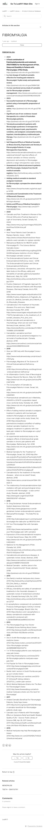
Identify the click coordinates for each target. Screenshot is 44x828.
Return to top (7, 772)
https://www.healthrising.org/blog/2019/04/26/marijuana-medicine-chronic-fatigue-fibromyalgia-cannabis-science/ (24, 253)
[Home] (5, 5)
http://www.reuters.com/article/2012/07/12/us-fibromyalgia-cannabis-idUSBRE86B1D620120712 (24, 645)
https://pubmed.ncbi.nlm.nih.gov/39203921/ (23, 72)
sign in (9, 807)
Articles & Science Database (31, 11)
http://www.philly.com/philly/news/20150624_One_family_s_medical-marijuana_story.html (24, 583)
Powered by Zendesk (35, 826)
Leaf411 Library (15, 11)
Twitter (6, 745)
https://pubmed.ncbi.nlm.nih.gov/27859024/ (23, 573)
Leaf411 (4, 11)
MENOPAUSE (7, 785)
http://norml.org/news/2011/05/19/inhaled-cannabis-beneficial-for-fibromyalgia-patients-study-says (24, 707)
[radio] (16, 758)
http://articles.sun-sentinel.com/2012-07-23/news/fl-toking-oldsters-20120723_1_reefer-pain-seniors (23, 679)
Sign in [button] (37, 4)
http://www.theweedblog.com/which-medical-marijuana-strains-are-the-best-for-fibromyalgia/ (23, 692)
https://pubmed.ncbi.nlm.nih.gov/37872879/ (23, 121)
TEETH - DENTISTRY (10, 789)
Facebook (3, 745)
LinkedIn (9, 745)
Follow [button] (22, 45)
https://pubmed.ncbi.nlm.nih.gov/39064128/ (23, 85)
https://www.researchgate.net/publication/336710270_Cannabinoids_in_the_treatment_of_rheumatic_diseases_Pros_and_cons (24, 315)
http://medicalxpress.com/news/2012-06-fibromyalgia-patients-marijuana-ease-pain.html (23, 658)
